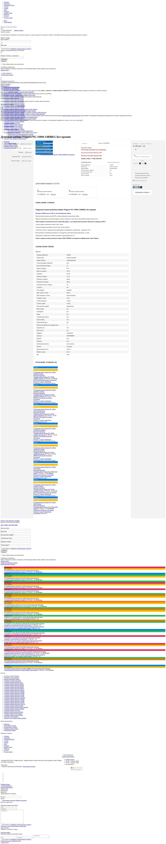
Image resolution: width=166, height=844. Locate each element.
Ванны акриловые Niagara (12, 679)
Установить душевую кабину (76, 191)
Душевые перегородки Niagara (13, 713)
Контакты (7, 3)
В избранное (37, 383)
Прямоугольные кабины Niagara (13, 712)
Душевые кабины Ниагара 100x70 (14, 690)
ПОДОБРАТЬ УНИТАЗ (142, 192)
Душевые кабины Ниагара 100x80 (14, 691)
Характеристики (16, 156)
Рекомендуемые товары (11, 146)
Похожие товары (15, 160)
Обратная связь (5, 784)
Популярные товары (10, 143)
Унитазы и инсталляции (11, 716)
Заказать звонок (18, 30)
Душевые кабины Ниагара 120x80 (14, 699)
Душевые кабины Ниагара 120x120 (14, 704)
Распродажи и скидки (10, 145)
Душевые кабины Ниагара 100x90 (14, 693)
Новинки (7, 141)
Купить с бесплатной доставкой (142, 168)
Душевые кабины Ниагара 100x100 (14, 698)
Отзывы (6, 11)
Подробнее (53, 380)
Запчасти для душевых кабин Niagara (15, 718)
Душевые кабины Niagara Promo (13, 705)
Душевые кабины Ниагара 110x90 (14, 696)
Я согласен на (17, 49)
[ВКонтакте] (134, 187)
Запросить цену (16, 841)
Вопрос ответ (8, 13)
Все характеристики (113, 162)
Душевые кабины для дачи (12, 710)
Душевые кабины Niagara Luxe (13, 682)
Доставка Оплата (9, 5)
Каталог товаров (5, 84)
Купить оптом (8, 17)
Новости (6, 14)
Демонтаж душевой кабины (44, 191)
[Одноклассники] (136, 187)
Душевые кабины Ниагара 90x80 (14, 685)
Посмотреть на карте (29, 766)
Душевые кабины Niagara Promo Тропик (16, 707)
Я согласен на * (17, 824)
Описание (20, 152)
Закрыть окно (5, 70)
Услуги (6, 7)
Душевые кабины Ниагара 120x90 (14, 701)
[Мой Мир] (139, 187)
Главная (6, 2)
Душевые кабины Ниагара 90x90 (14, 687)
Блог (5, 10)
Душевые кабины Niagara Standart (14, 709)
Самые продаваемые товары (9, 563)
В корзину (53, 194)
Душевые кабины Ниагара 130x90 (14, 702)
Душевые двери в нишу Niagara (13, 715)
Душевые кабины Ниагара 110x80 (14, 695)
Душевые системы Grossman (12, 680)
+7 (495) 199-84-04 (6, 786)
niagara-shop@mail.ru (7, 75)
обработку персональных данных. (21, 49)
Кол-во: (136, 163)
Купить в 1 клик (38, 381)
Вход (5, 20)
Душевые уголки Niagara (11, 677)
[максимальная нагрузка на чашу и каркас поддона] (51, 282)
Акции (6, 8)
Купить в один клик (20, 826)
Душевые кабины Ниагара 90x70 (14, 684)
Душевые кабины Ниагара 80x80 (14, 688)
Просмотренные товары (8, 564)
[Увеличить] (57, 154)
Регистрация (8, 22)
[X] (141, 187)
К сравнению (47, 381)
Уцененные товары (9, 148)
